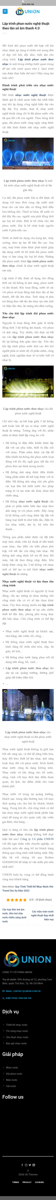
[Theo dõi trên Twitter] (30, 1165)
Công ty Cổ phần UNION (37, 839)
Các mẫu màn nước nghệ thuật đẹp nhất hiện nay (42, 915)
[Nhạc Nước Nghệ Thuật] (28, 11)
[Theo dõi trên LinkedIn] (34, 1165)
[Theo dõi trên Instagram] (26, 1165)
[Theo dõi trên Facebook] (22, 1165)
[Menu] (5, 11)
